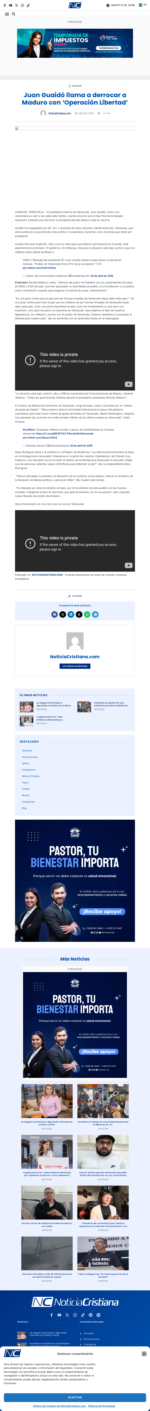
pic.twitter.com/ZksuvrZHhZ (40, 437)
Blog (24, 808)
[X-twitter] (16, 5)
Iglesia (25, 763)
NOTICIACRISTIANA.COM (47, 574)
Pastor (25, 782)
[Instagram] (22, 5)
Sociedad (77, 86)
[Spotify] (98, 1315)
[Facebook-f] (4, 5)
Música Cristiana (30, 776)
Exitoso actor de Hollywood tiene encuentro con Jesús (47, 1225)
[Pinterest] (91, 1315)
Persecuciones (30, 757)
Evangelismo (29, 769)
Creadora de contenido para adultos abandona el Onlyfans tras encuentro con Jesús (103, 1226)
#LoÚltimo (29, 429)
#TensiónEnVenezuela (80, 433)
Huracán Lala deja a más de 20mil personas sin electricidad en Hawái (47, 1275)
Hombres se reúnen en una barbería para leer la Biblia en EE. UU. (111, 705)
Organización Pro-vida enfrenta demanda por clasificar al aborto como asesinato (51, 721)
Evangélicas (28, 801)
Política (26, 788)
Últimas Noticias (33, 695)
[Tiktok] (28, 5)
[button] (144, 1354)
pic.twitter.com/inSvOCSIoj (39, 267)
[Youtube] (10, 5)
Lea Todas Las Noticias (75, 666)
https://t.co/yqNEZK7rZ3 (51, 433)
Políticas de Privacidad (101, 1405)
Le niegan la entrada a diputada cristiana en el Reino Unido (54, 705)
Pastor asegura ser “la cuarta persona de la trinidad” (103, 1275)
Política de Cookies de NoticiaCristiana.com (59, 1405)
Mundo (25, 795)
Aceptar (75, 1397)
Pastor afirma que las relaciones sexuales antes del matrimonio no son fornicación (103, 1174)
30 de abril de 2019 (102, 275)
